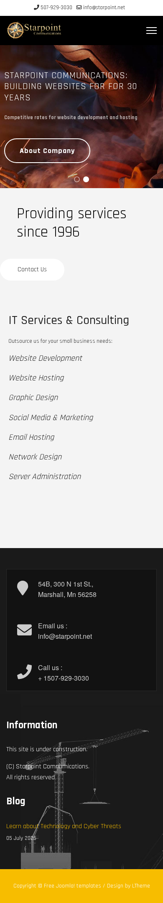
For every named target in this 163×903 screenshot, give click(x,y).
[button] (77, 179)
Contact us (32, 269)
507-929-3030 (56, 7)
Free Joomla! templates (72, 886)
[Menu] (151, 30)
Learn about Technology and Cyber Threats (63, 832)
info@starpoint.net (104, 7)
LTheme (141, 886)
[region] (81, 116)
